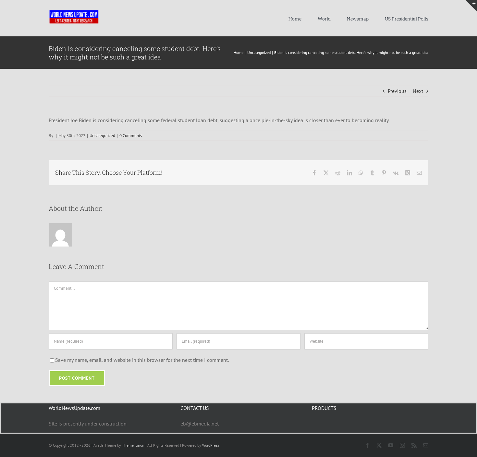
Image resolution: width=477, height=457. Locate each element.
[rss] (414, 445)
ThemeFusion (133, 445)
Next (418, 91)
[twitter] (379, 445)
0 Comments (130, 135)
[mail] (425, 445)
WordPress (210, 445)
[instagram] (402, 445)
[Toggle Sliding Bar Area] (471, 6)
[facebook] (367, 445)
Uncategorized (102, 135)
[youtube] (390, 445)
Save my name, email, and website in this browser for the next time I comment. (142, 360)
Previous (397, 91)
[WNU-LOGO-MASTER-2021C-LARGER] (74, 11)
